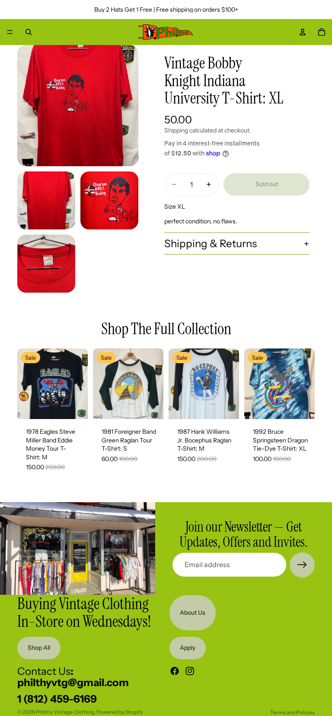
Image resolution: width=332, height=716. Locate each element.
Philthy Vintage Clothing (65, 712)
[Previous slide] (26, 383)
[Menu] (10, 32)
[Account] (302, 32)
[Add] (74, 405)
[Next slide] (78, 383)
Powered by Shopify (119, 712)
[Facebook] (174, 670)
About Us (192, 612)
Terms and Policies (292, 712)
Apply (187, 647)
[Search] (28, 32)
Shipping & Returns (210, 243)
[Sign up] (302, 564)
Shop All (39, 647)
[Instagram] (190, 670)
